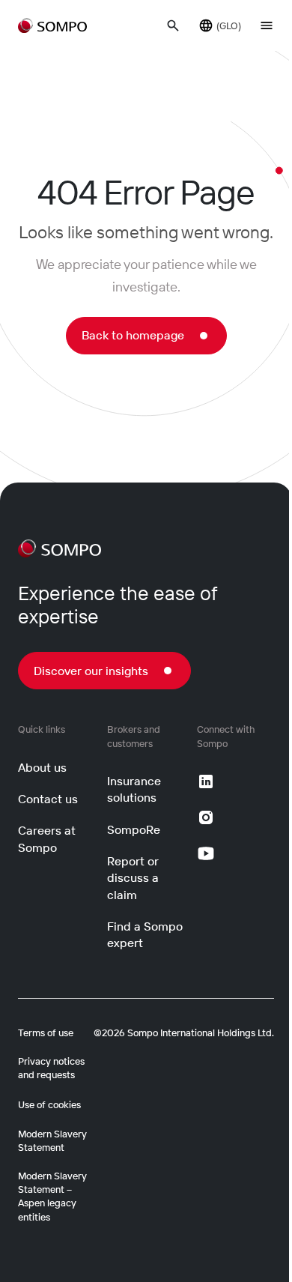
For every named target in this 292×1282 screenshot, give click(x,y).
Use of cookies (49, 1104)
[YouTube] (206, 853)
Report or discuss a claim (133, 877)
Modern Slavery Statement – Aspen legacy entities (52, 1196)
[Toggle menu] (266, 25)
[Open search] (172, 25)
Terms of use (45, 1032)
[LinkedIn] (206, 781)
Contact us (48, 798)
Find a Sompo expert (145, 934)
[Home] (59, 548)
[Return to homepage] (52, 25)
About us (42, 767)
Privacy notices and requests (51, 1067)
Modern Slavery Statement (52, 1140)
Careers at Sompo (47, 838)
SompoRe (133, 829)
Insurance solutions (134, 789)
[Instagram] (206, 817)
